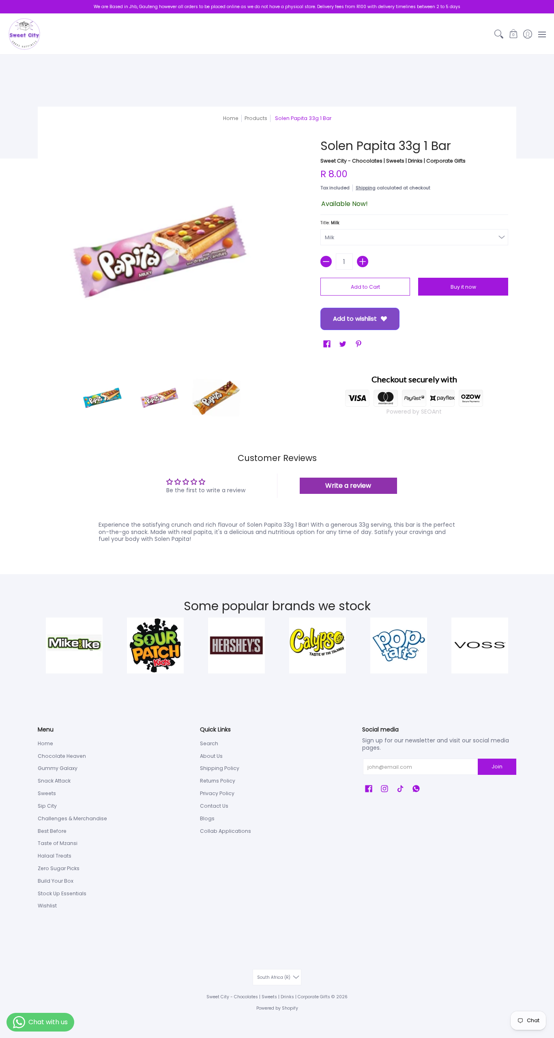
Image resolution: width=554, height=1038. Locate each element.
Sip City (47, 805)
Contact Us (214, 805)
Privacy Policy (217, 793)
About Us (211, 756)
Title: (329, 223)
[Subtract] (326, 261)
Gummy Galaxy (57, 768)
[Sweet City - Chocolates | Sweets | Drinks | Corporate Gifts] (24, 34)
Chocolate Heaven (62, 756)
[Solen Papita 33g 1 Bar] (102, 397)
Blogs (207, 818)
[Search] (499, 34)
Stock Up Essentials (62, 893)
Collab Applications (225, 831)
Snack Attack (54, 780)
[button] (513, 34)
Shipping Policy (219, 768)
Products (256, 118)
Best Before (52, 831)
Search (209, 743)
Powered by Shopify (277, 1008)
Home (230, 118)
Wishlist (47, 905)
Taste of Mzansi (57, 843)
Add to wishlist (355, 318)
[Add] (362, 261)
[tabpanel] (277, 533)
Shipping (366, 187)
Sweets (47, 793)
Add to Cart (365, 286)
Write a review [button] (348, 485)
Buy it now (463, 286)
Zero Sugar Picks (58, 868)
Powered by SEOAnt (414, 411)
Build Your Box (55, 880)
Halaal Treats (54, 855)
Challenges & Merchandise (72, 818)
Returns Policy (217, 780)
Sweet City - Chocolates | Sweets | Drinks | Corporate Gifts (393, 160)
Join (497, 766)
